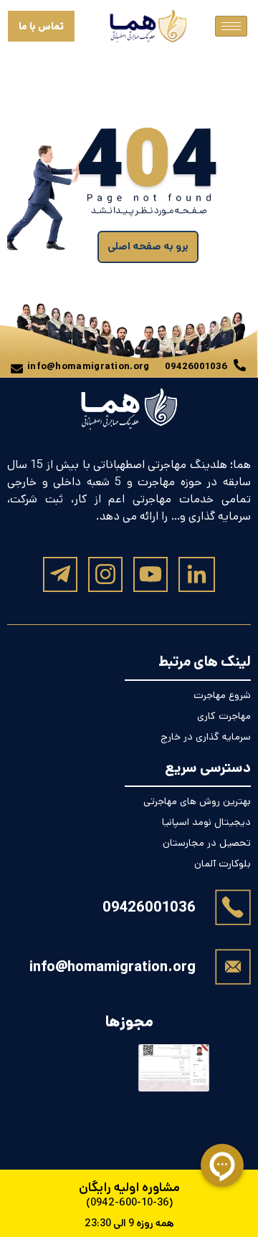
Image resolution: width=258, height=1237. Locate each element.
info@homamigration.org (112, 967)
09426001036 (149, 907)
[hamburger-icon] (231, 26)
